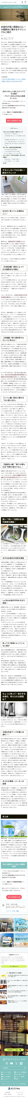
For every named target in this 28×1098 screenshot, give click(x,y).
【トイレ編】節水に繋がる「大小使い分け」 (14, 141)
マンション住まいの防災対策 (17, 957)
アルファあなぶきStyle (11, 1015)
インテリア (12, 960)
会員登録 (24, 1083)
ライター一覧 (17, 1083)
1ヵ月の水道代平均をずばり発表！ (12, 151)
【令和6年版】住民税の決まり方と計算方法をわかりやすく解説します (18, 976)
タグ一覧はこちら (14, 966)
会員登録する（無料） (13, 1050)
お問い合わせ (20, 1094)
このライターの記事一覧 (11, 911)
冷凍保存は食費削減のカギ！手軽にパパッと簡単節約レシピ (17, 986)
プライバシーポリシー (20, 1092)
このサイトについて (8, 1083)
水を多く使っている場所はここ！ (12, 134)
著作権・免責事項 (7, 1094)
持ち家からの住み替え (20, 960)
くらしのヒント (4, 23)
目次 (12, 128)
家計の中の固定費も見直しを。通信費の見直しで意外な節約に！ (17, 996)
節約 (2, 35)
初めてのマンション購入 (6, 957)
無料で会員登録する (13, 121)
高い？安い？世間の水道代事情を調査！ (12, 147)
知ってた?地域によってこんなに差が (12, 153)
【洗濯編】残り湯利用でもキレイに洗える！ (14, 139)
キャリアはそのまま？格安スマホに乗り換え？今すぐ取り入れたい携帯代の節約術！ (17, 991)
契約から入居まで (5, 960)
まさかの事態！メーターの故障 (11, 161)
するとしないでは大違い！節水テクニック (13, 132)
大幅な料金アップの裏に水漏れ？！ (12, 159)
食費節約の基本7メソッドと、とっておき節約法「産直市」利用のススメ (17, 1001)
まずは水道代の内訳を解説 (10, 149)
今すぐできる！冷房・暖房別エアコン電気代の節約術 (17, 981)
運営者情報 (7, 1092)
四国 (2, 962)
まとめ (4, 163)
